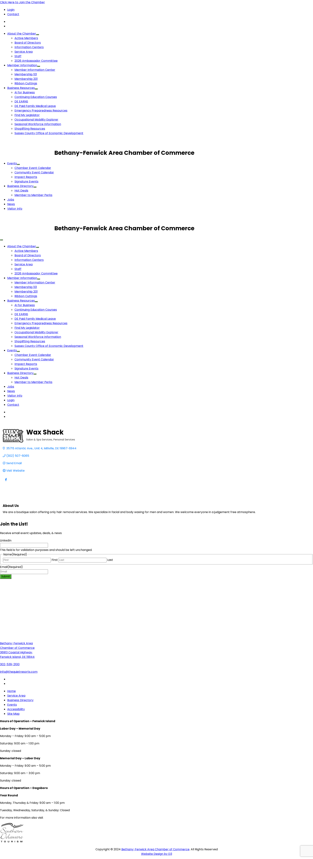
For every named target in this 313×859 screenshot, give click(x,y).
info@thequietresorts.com (18, 672)
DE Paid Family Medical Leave (35, 106)
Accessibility (16, 709)
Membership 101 (25, 74)
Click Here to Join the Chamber (22, 2)
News (11, 204)
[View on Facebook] (6, 482)
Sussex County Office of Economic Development (48, 133)
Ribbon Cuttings (25, 83)
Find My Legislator (27, 115)
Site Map (13, 714)
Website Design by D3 (156, 854)
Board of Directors (27, 43)
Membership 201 (26, 79)
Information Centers (29, 47)
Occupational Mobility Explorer (36, 119)
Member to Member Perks (33, 195)
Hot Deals (21, 190)
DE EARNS (21, 101)
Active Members (26, 38)
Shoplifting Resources (29, 129)
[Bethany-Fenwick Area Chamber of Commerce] (27, 153)
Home (11, 691)
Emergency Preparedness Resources (40, 110)
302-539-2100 (10, 664)
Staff (17, 56)
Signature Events (26, 181)
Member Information (22, 65)
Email (11, 567)
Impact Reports (25, 177)
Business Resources (21, 88)
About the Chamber (21, 33)
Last (110, 560)
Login (10, 10)
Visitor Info (14, 209)
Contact (13, 14)
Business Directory (20, 186)
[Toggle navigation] (1, 239)
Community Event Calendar (34, 172)
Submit (5, 576)
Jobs (10, 200)
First (55, 560)
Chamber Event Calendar (32, 168)
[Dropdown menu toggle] (37, 34)
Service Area (23, 52)
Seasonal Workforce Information (37, 124)
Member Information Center (34, 70)
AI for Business (24, 92)
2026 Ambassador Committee (36, 61)
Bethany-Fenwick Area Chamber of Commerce (155, 849)
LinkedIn (5, 540)
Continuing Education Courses (35, 97)
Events (12, 163)
